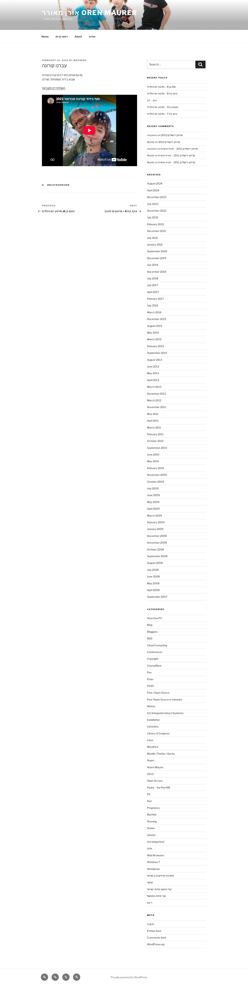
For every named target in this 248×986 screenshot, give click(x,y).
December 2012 (156, 393)
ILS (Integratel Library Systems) (165, 713)
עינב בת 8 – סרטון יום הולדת (162, 93)
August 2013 (154, 359)
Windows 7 (153, 862)
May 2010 (153, 461)
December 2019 (156, 258)
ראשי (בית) (62, 36)
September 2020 (157, 251)
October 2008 (155, 549)
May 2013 (153, 373)
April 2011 (153, 420)
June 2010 (153, 454)
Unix (149, 848)
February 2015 (155, 346)
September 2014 (157, 352)
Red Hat (151, 814)
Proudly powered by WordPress (129, 977)
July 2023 (152, 203)
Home (45, 36)
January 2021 (155, 244)
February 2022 (155, 224)
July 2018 (152, 278)
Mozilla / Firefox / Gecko (161, 753)
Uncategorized (58, 185)
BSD (149, 638)
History (151, 706)
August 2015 (154, 325)
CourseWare (154, 665)
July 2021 (152, 237)
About (78, 36)
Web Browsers (155, 855)
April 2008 (153, 590)
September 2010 (157, 447)
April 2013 (153, 380)
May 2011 (152, 413)
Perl (149, 801)
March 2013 (154, 386)
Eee (149, 672)
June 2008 (153, 576)
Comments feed (156, 937)
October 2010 (155, 440)
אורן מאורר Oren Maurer (89, 13)
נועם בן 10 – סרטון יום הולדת (162, 107)
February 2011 (155, 434)
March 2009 (154, 515)
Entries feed (154, 930)
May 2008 (153, 583)
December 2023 (156, 197)
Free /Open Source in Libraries (164, 699)
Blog (149, 624)
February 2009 (155, 522)
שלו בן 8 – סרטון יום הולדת (161, 86)
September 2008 (157, 556)
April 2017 (153, 292)
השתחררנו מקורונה (53, 88)
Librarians (152, 726)
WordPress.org (155, 944)
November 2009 (157, 474)
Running (152, 821)
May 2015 (153, 332)
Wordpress (153, 868)
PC (149, 794)
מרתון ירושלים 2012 (172, 135)
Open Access (154, 780)
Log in (150, 923)
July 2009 (153, 488)
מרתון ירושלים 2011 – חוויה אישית (179, 148)
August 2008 (155, 562)
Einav (150, 679)
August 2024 (154, 183)
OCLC (150, 773)
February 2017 (155, 298)
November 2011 (156, 407)
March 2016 (154, 312)
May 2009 (153, 502)
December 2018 (156, 271)
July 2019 (152, 264)
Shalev (151, 828)
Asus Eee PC (154, 618)
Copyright (152, 658)
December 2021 (156, 230)
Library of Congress (158, 733)
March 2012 (154, 400)
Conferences (154, 652)
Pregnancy (153, 807)
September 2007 (157, 596)
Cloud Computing (157, 645)
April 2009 (153, 508)
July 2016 (152, 305)
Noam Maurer (155, 767)
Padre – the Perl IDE (158, 787)
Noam (150, 760)
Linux (150, 740)
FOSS (150, 685)
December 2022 (156, 210)
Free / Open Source (158, 692)
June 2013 (153, 366)
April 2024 (153, 190)
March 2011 (154, 427)
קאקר (150, 882)
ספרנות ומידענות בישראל (160, 875)
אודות (92, 36)
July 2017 (152, 285)
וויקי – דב (152, 100)
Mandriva (152, 746)
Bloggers (152, 631)
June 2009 (153, 495)
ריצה (149, 902)
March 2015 (154, 339)
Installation (153, 719)
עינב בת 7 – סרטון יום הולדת (162, 113)
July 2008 (153, 569)
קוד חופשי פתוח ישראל (159, 889)
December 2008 (157, 535)
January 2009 (155, 529)
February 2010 (155, 468)
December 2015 (156, 319)
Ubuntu (151, 835)
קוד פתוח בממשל (156, 895)
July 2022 (152, 217)
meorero (80, 60)
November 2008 (157, 542)
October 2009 (155, 481)
